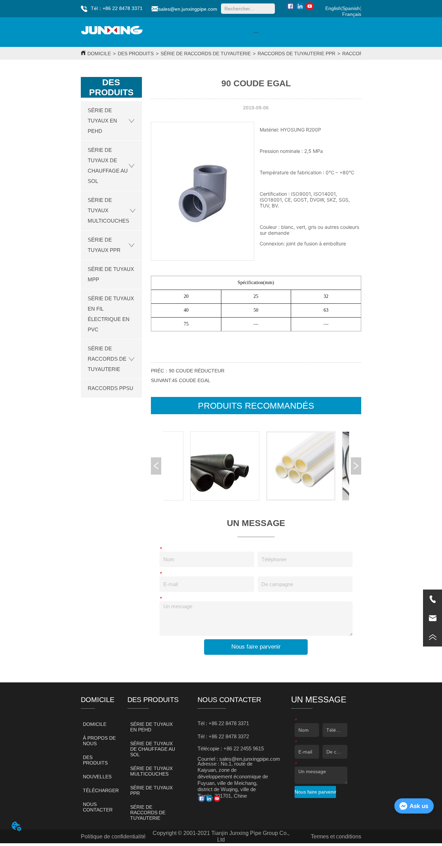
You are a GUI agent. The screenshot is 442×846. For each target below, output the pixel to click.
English (333, 8)
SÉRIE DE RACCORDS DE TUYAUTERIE (206, 53)
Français (351, 14)
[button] (256, 32)
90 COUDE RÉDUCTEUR (196, 370)
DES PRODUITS (136, 53)
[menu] (256, 32)
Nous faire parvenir (256, 646)
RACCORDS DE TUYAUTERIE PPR (296, 53)
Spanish (351, 8)
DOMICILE (99, 53)
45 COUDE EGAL (191, 380)
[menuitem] (256, 32)
